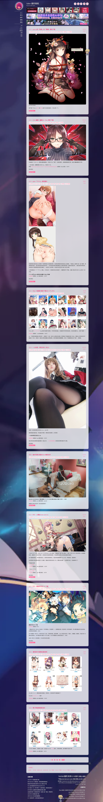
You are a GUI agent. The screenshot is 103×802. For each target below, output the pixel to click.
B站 (84, 782)
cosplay (39, 349)
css (79, 781)
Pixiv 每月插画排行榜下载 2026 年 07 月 (36, 785)
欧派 (54, 654)
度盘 (49, 122)
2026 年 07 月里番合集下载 (33, 779)
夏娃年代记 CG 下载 (42, 586)
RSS (21, 25)
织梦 (73, 782)
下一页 (63, 759)
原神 (62, 782)
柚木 (51, 457)
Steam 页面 (31, 564)
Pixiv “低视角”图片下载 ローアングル (44, 291)
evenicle (37, 588)
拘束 (53, 31)
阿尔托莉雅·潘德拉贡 (69, 782)
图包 (48, 31)
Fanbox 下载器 (58, 770)
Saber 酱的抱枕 (32, 3)
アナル (46, 183)
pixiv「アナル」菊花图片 (40, 181)
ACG (21, 13)
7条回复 (57, 293)
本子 (60, 782)
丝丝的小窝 (45, 770)
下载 (46, 31)
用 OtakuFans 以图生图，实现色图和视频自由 (37, 781)
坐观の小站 (39, 770)
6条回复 (62, 457)
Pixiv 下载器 (51, 770)
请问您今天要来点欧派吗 (40, 652)
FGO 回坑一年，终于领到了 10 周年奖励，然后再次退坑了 (40, 787)
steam (48, 517)
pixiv (39, 31)
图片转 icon (73, 770)
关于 (21, 34)
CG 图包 (30, 566)
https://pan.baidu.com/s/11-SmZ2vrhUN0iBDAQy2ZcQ (44, 166)
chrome (77, 782)
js (81, 776)
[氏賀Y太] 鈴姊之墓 (80, 794)
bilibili (79, 784)
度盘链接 (31, 276)
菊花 (57, 183)
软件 (21, 17)
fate (65, 782)
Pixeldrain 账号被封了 (80, 792)
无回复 (57, 122)
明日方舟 (54, 349)
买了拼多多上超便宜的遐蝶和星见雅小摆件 (37, 790)
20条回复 (62, 183)
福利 (56, 31)
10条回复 (62, 654)
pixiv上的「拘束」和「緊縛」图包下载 (44, 29)
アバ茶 (52, 748)
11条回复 (64, 31)
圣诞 (46, 457)
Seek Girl (44, 517)
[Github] (80, 4)
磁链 (84, 776)
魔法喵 (21, 30)
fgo (63, 782)
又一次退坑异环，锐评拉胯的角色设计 (36, 798)
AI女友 (21, 28)
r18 (43, 31)
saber (71, 779)
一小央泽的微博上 (51, 441)
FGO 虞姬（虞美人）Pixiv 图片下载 (43, 120)
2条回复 (60, 710)
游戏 (21, 20)
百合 (54, 457)
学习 (21, 15)
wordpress (76, 781)
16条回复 (63, 349)
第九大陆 (72, 781)
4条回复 (65, 588)
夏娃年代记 (53, 588)
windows (76, 784)
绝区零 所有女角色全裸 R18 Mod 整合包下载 (37, 783)
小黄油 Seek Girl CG (42, 515)
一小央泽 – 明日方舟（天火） (41, 347)
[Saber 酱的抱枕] (19, 6)
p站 (41, 31)
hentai (36, 31)
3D (83, 779)
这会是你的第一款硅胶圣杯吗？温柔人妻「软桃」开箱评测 (40, 792)
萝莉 (75, 782)
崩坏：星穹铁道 (81, 782)
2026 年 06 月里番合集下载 (33, 794)
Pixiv (21, 27)
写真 (41, 457)
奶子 (49, 654)
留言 (21, 35)
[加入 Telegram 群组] (75, 4)
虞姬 (51, 122)
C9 (61, 781)
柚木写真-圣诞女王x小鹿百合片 (42, 454)
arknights (35, 349)
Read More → (32, 110)
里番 (77, 779)
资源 (61, 31)
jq (83, 784)
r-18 (41, 293)
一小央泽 (42, 349)
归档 (21, 32)
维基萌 (29, 770)
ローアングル (36, 331)
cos (81, 784)
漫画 (82, 784)
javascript (64, 779)
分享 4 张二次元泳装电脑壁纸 (34, 796)
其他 (21, 22)
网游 (60, 781)
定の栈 (34, 770)
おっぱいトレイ (36, 695)
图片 (51, 31)
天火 (48, 349)
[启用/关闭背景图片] (78, 4)
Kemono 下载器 (66, 770)
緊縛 (58, 31)
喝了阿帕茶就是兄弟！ (39, 708)
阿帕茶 (57, 710)
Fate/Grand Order (37, 122)
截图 (84, 784)
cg (34, 517)
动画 (80, 776)
